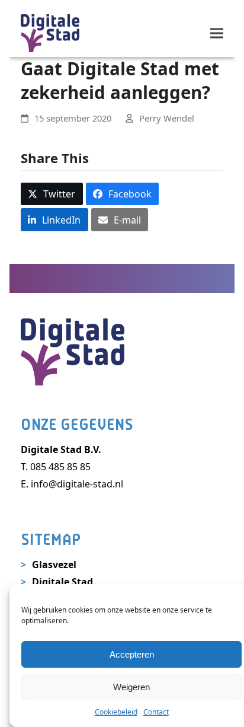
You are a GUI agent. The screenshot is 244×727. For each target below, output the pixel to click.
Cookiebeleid (116, 712)
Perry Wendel (166, 118)
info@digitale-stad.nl (77, 483)
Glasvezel (54, 564)
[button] (216, 33)
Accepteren (132, 654)
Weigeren (131, 687)
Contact (156, 712)
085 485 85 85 (60, 466)
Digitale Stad (62, 581)
